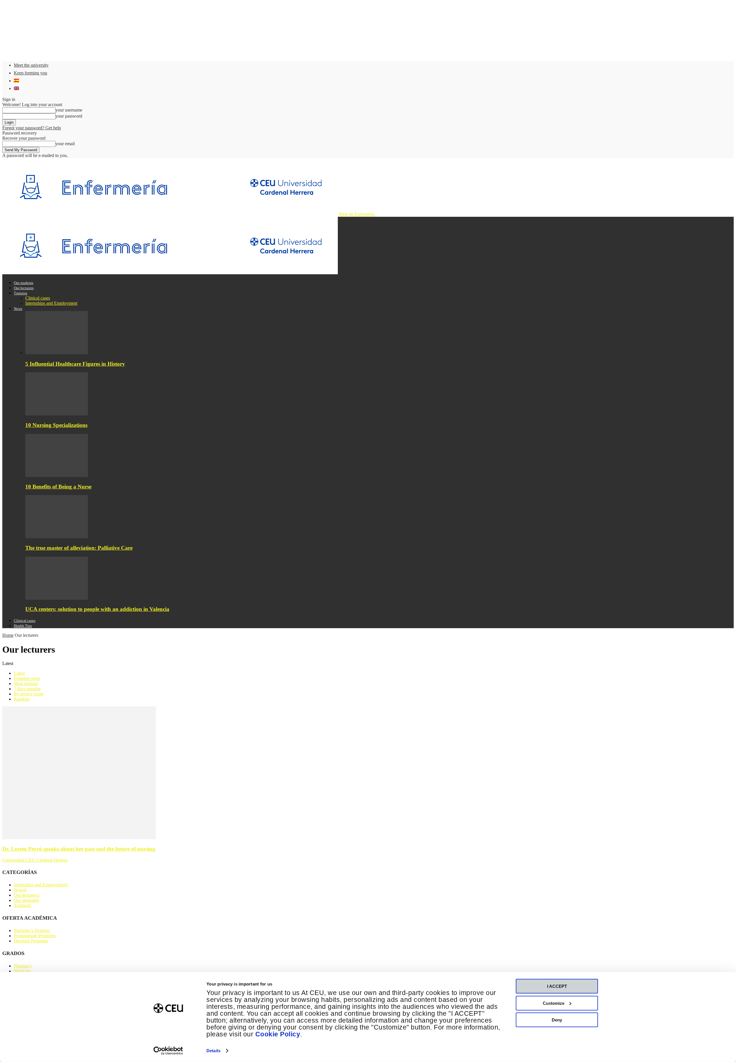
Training (20, 293)
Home (8, 635)
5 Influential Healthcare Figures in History (75, 364)
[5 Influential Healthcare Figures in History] (56, 352)
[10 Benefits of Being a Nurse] (56, 475)
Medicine (22, 971)
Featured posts (27, 678)
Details (213, 1050)
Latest (19, 673)
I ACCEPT (557, 986)
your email (65, 143)
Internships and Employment (51, 303)
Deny (557, 1019)
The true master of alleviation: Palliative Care (79, 548)
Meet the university (31, 65)
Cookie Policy (277, 1034)
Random (21, 699)
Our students (23, 283)
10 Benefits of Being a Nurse (58, 487)
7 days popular (27, 688)
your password (68, 116)
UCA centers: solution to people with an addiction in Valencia (97, 609)
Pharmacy (23, 965)
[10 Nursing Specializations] (56, 413)
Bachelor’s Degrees (31, 930)
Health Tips (23, 626)
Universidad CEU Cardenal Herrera (35, 860)
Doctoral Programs (31, 940)
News (18, 308)
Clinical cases (37, 298)
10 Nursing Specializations (56, 425)
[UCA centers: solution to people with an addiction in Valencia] (56, 598)
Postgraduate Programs (34, 935)
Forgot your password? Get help (31, 127)
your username (68, 110)
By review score (28, 693)
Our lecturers (24, 288)
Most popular (26, 683)
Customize (553, 1002)
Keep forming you (30, 72)
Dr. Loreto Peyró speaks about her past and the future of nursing (78, 849)
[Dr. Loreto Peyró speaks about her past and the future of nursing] (79, 837)
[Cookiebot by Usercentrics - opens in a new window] (168, 1050)
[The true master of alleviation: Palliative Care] (56, 536)
